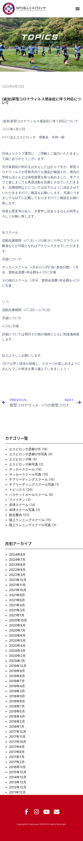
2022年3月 (17, 575)
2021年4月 (17, 605)
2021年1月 (16, 615)
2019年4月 (17, 686)
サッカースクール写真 (25, 474)
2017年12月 (17, 732)
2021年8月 (17, 600)
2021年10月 (17, 590)
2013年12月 (17, 782)
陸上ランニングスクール (27, 520)
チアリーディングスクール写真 (31, 484)
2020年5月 (17, 640)
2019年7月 (17, 681)
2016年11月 (17, 767)
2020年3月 (17, 651)
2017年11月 (17, 737)
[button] (77, 8)
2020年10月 (18, 620)
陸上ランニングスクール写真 (30, 525)
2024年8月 (17, 554)
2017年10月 (17, 742)
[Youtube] (46, 812)
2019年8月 (17, 676)
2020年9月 (17, 625)
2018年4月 (17, 716)
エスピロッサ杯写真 (23, 464)
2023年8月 (17, 565)
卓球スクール (18, 505)
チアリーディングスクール (28, 479)
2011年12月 (17, 792)
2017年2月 (17, 762)
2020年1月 (17, 661)
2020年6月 (17, 635)
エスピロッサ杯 (20, 459)
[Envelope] (56, 812)
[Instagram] (36, 812)
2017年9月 (17, 747)
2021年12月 (17, 580)
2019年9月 (17, 671)
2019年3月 (17, 691)
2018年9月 (17, 696)
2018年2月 (17, 721)
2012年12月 (17, 787)
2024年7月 (17, 559)
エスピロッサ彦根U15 (25, 449)
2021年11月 (17, 585)
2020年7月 (17, 630)
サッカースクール (22, 469)
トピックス (17, 489)
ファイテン (17, 500)
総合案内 (15, 515)
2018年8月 (17, 701)
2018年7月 (17, 706)
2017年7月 (17, 757)
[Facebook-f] (26, 812)
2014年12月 (17, 777)
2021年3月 (17, 610)
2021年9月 (17, 595)
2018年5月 (17, 711)
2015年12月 (17, 772)
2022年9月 (17, 570)
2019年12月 (17, 666)
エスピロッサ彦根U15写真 (28, 454)
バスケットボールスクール (28, 495)
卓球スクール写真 (22, 510)
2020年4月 (17, 645)
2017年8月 (17, 752)
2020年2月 (17, 656)
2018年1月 (16, 726)
